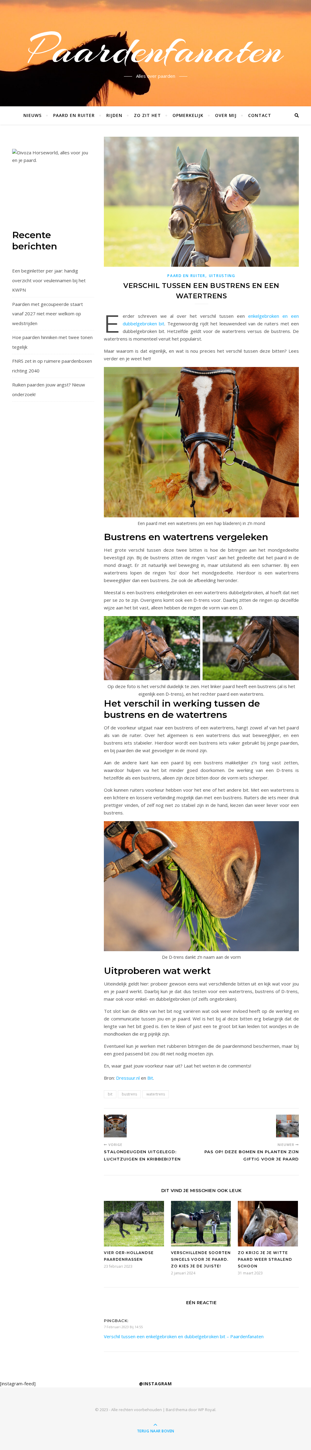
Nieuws (32, 115)
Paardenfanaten (155, 49)
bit (110, 1094)
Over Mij (226, 115)
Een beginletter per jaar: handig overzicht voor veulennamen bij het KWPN (49, 280)
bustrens (129, 1094)
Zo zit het (147, 115)
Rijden (114, 115)
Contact (259, 115)
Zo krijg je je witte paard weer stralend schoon (265, 1259)
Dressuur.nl (128, 1078)
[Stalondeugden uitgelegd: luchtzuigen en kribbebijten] (115, 1126)
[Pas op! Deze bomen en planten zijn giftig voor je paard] (287, 1126)
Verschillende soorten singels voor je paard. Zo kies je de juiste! (201, 1259)
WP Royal (206, 1409)
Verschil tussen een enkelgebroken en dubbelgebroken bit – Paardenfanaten (184, 1336)
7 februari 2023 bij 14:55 (123, 1327)
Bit (150, 1078)
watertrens (155, 1094)
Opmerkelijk (188, 115)
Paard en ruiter (74, 115)
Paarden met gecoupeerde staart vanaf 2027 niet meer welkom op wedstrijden (47, 313)
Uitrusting (222, 275)
